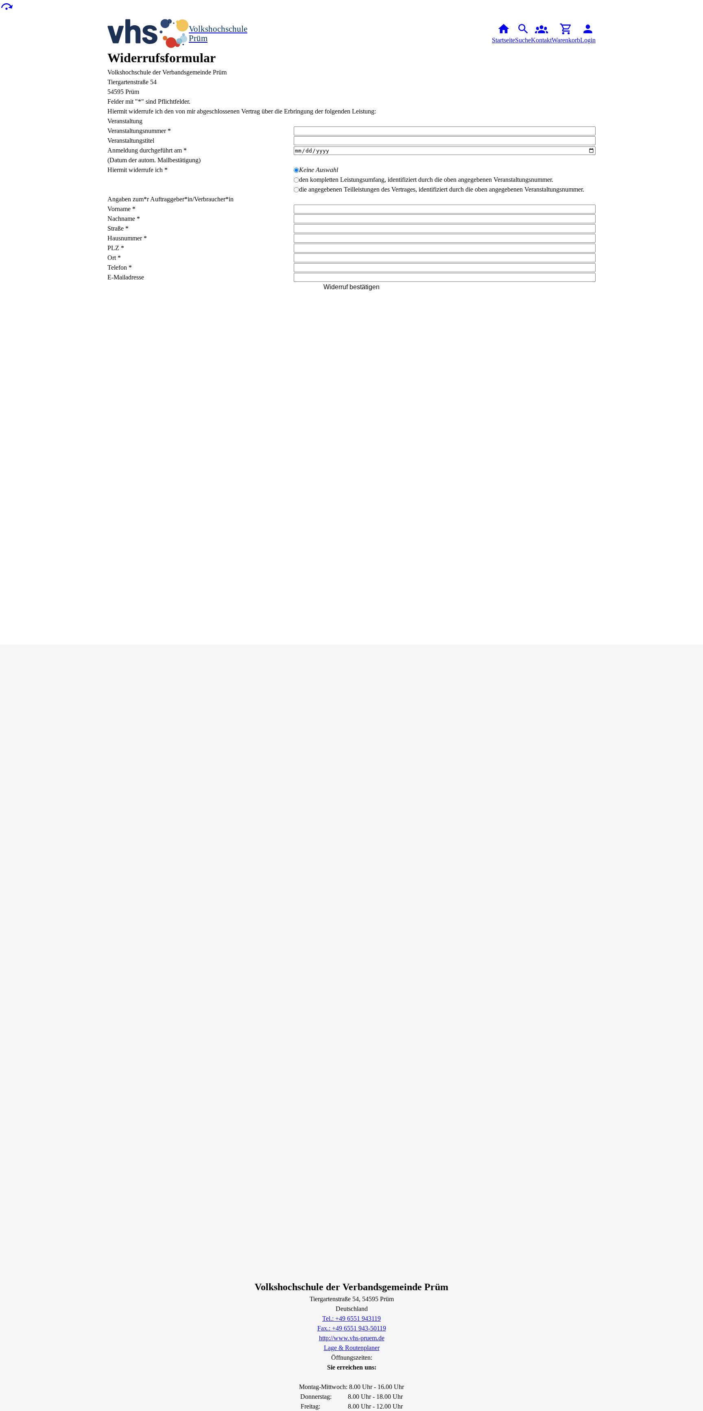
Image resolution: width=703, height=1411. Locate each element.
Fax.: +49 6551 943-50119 (351, 1328)
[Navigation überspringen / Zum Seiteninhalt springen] (6, 5)
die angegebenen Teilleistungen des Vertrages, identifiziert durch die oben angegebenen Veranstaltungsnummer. (441, 189)
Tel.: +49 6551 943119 (351, 1318)
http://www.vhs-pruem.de (351, 1338)
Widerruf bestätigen (351, 287)
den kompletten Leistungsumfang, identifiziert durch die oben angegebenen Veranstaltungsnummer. (426, 179)
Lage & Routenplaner (352, 1347)
